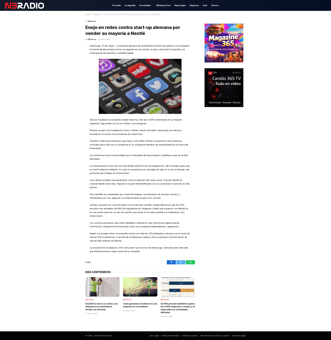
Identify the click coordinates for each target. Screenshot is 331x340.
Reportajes (180, 5)
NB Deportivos (163, 5)
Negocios (194, 5)
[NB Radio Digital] (24, 5)
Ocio (205, 5)
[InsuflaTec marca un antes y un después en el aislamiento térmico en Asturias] (102, 286)
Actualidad (144, 5)
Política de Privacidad (170, 336)
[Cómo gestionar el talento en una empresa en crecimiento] (140, 286)
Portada (116, 5)
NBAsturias (92, 21)
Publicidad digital (239, 336)
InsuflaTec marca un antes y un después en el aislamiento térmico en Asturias (101, 306)
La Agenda (130, 5)
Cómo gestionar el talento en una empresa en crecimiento (140, 305)
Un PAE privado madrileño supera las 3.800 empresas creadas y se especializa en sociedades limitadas (178, 308)
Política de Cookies (190, 336)
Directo (215, 5)
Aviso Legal (154, 336)
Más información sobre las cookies (215, 336)
